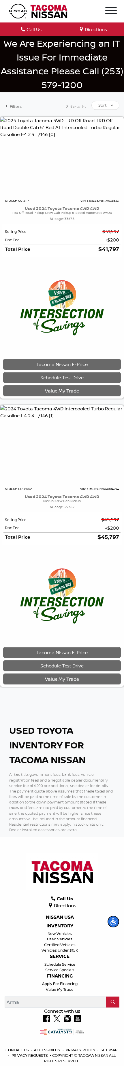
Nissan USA (60, 917)
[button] (113, 921)
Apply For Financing (60, 983)
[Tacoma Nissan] (38, 10)
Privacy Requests (30, 1055)
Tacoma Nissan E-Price (62, 364)
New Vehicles (60, 933)
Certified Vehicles (60, 944)
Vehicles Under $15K (60, 950)
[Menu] (111, 11)
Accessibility (47, 1049)
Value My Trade (60, 989)
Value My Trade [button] (62, 391)
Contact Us (17, 1049)
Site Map (109, 1049)
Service (59, 956)
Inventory (59, 926)
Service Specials (59, 969)
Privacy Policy (81, 1049)
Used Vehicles (59, 939)
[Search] (112, 1002)
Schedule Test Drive (62, 377)
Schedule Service (59, 964)
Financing (60, 976)
